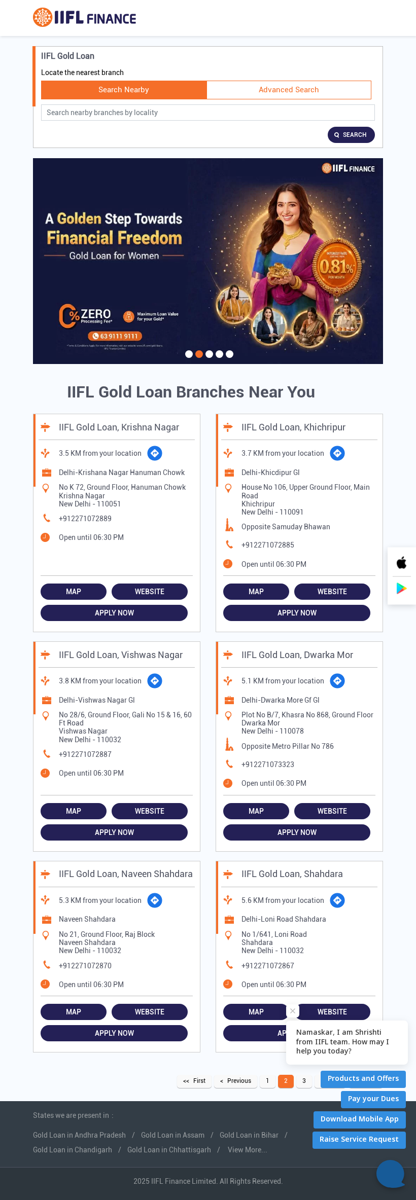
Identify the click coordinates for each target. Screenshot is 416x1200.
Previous (239, 1080)
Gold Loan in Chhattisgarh (169, 1150)
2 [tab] (197, 360)
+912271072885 (267, 545)
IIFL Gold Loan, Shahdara (292, 873)
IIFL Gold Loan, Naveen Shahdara (126, 873)
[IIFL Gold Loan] (84, 18)
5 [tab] (228, 360)
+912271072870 (85, 966)
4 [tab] (218, 360)
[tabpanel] (208, 261)
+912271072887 (85, 754)
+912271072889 (85, 519)
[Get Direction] (155, 453)
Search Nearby (123, 89)
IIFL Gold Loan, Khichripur (293, 427)
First (199, 1080)
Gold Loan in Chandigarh (72, 1150)
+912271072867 (267, 966)
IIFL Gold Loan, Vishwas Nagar (121, 654)
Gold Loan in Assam (172, 1135)
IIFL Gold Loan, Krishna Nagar (119, 427)
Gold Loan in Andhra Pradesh (79, 1135)
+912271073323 (267, 764)
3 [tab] (208, 360)
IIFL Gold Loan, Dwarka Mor (297, 654)
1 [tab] (187, 360)
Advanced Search (289, 89)
